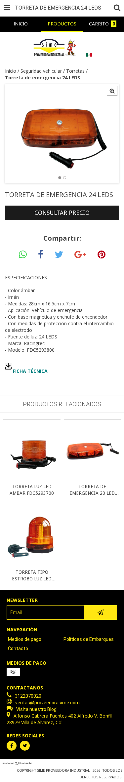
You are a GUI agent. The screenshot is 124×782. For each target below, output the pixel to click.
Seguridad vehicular (41, 71)
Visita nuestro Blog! (37, 709)
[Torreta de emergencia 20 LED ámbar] (92, 478)
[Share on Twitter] (59, 254)
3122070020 (28, 696)
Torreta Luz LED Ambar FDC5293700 (32, 490)
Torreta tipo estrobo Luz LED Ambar (32, 575)
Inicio (10, 71)
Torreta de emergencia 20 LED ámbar (92, 490)
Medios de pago (24, 639)
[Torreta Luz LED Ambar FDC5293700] (32, 478)
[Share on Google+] (80, 254)
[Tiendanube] (17, 764)
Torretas (75, 71)
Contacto (18, 648)
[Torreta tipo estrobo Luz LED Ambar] (32, 564)
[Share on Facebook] (40, 254)
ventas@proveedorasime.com (47, 702)
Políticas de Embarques (88, 639)
